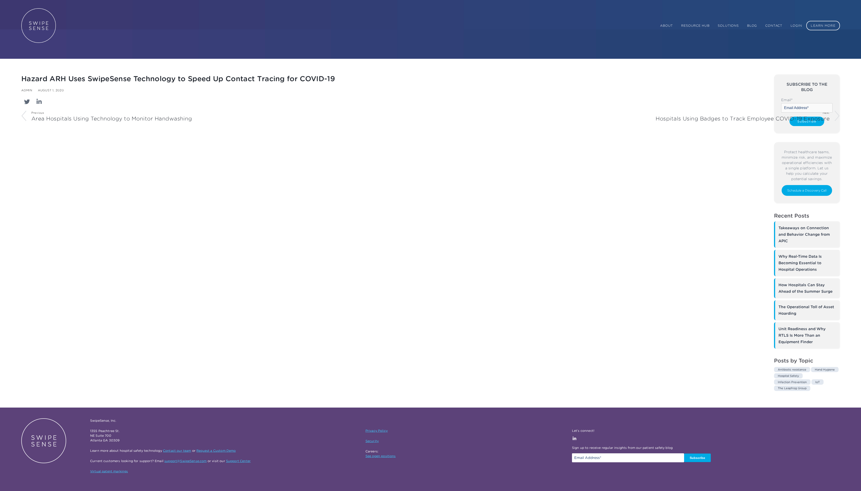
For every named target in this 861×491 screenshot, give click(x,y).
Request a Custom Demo (216, 450)
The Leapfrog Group (792, 388)
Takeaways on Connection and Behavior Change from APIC (804, 234)
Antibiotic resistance (792, 369)
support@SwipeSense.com (185, 461)
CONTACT (773, 25)
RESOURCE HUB (695, 25)
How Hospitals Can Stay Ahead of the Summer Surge (805, 288)
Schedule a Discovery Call (806, 190)
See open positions (380, 456)
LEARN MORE (823, 25)
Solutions (728, 25)
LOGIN (796, 25)
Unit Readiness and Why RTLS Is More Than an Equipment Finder (802, 335)
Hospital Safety (788, 376)
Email (787, 100)
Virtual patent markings (109, 471)
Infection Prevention (792, 382)
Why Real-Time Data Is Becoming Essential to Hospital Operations (800, 263)
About (666, 25)
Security (372, 441)
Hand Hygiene (825, 369)
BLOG (752, 25)
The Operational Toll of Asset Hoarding (806, 310)
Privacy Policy (376, 430)
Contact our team (177, 450)
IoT (817, 382)
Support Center (238, 461)
